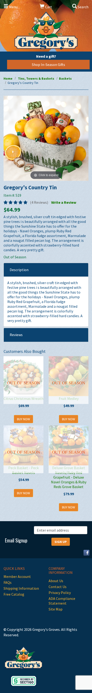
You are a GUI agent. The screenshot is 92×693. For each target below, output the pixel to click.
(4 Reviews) (39, 202)
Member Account (17, 576)
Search (82, 6)
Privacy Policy (60, 592)
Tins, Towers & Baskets (36, 78)
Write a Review (63, 202)
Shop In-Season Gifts (48, 64)
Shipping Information (21, 588)
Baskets (65, 78)
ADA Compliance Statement (62, 601)
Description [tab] (19, 269)
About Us (56, 580)
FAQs (8, 582)
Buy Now (23, 419)
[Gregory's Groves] (46, 31)
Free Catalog (14, 594)
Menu (13, 6)
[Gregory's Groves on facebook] (84, 552)
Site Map (56, 609)
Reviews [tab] (16, 334)
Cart (48, 6)
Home (8, 78)
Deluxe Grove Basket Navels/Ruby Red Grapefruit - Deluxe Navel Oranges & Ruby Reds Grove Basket (68, 477)
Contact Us (58, 586)
